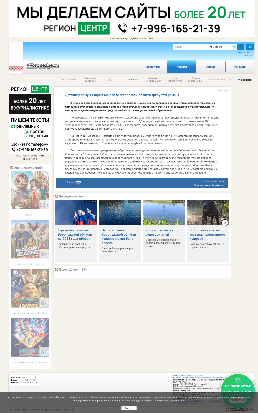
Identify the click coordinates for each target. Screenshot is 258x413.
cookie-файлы (47, 397)
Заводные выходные (90, 79)
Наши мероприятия (174, 79)
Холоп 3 (37, 209)
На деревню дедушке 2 (31, 258)
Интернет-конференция (153, 79)
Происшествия (217, 79)
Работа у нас (152, 66)
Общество (132, 79)
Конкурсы (240, 66)
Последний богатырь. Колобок (29, 307)
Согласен (129, 408)
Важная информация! (195, 79)
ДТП (111, 79)
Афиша (210, 66)
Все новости (69, 79)
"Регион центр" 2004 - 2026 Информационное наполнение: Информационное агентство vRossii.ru (202, 376)
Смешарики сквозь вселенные (29, 356)
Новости (182, 66)
